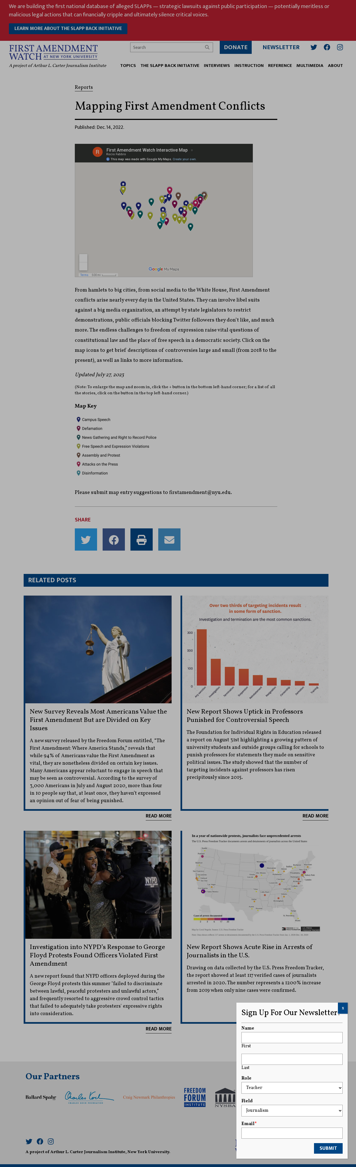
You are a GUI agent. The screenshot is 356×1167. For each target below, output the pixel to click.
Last (245, 1068)
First (246, 1046)
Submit (328, 1148)
